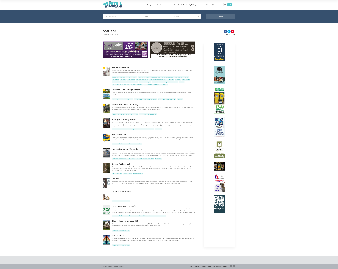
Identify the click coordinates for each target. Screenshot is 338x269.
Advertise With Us (205, 5)
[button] (233, 4)
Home (143, 5)
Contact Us (184, 5)
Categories (150, 5)
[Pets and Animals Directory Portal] (112, 4)
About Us (176, 5)
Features (167, 5)
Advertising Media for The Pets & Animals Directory (214, 266)
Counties (159, 5)
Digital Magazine (194, 5)
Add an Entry (215, 5)
